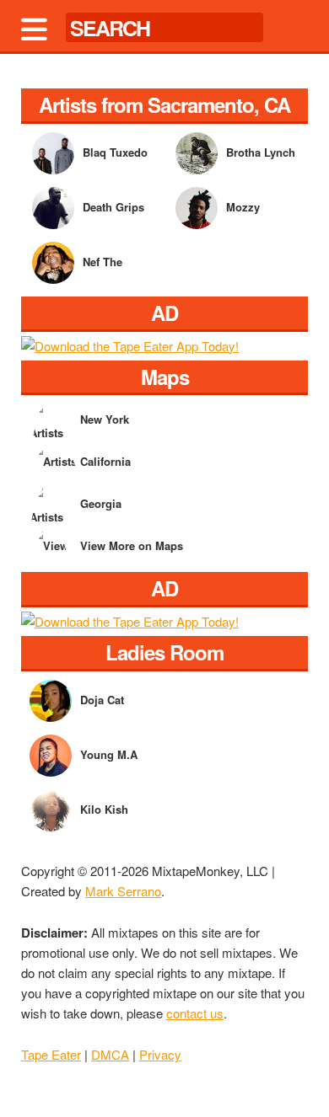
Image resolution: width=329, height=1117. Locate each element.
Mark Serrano (123, 891)
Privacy (160, 1054)
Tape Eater (51, 1054)
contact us (195, 1013)
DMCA (110, 1054)
